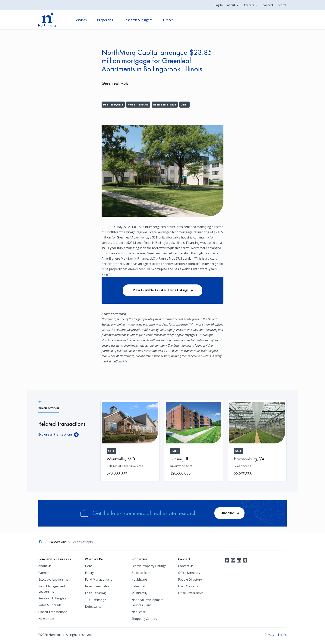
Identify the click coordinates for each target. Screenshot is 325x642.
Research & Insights (138, 20)
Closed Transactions (52, 612)
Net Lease (138, 612)
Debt (184, 104)
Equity (89, 573)
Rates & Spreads (49, 605)
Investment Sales (97, 586)
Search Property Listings (148, 566)
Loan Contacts (188, 586)
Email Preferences (191, 593)
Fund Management (98, 579)
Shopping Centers (144, 619)
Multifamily (139, 593)
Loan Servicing (95, 593)
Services (80, 20)
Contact (268, 5)
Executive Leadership (53, 579)
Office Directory (189, 573)
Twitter (245, 560)
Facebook (227, 560)
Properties (105, 20)
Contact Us (186, 566)
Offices (168, 20)
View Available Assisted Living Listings (160, 290)
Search (282, 5)
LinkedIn (239, 560)
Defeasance (93, 607)
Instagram (233, 560)
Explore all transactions (55, 434)
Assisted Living (164, 104)
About (231, 5)
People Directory (190, 579)
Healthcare (139, 579)
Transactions (57, 542)
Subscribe (227, 513)
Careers (249, 5)
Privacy (269, 635)
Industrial (138, 586)
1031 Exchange (95, 600)
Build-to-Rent (140, 573)
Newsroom (46, 619)
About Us (45, 566)
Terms (282, 635)
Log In (219, 5)
